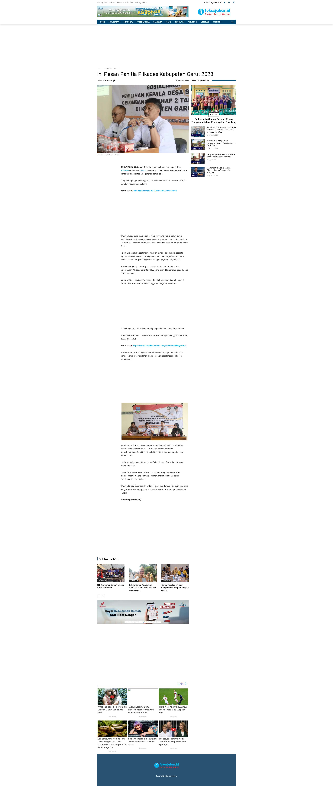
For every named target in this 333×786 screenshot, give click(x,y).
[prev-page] (98, 596)
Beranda (100, 68)
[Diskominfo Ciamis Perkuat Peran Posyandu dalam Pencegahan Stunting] (213, 100)
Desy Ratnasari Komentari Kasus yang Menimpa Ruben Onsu (221, 155)
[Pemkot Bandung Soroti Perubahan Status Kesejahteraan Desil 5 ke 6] (198, 144)
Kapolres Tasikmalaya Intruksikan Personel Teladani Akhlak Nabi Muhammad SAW (221, 129)
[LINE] (165, 548)
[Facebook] (224, 2)
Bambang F (110, 80)
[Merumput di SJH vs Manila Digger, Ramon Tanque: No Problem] (198, 172)
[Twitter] (233, 2)
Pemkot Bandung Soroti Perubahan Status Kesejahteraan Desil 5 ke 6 (221, 142)
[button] (232, 22)
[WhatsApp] (159, 548)
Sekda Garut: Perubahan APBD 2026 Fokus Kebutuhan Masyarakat (142, 588)
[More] (171, 548)
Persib (194, 175)
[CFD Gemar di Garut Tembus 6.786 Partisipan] (110, 573)
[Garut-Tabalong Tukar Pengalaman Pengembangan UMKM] (175, 573)
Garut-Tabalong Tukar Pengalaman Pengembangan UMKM (175, 588)
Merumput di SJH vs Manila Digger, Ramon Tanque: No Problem (218, 170)
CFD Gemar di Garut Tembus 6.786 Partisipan (110, 586)
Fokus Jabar (109, 68)
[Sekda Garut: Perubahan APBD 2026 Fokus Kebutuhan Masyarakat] (143, 573)
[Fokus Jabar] (214, 11)
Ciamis (213, 114)
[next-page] (102, 596)
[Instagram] (229, 2)
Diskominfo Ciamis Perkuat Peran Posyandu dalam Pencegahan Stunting (214, 121)
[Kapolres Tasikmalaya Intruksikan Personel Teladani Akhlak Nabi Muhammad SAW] (198, 131)
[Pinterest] (153, 548)
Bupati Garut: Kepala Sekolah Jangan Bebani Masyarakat (159, 345)
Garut (117, 68)
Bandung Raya (197, 148)
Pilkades (125, 170)
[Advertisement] (166, 45)
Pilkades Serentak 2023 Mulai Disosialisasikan (155, 190)
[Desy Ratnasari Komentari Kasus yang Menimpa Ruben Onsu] (198, 158)
